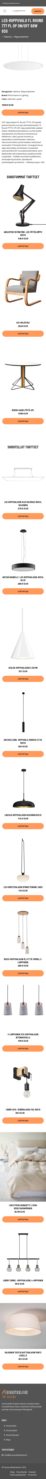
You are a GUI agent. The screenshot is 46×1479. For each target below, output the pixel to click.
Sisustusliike (11, 1426)
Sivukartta (32, 1475)
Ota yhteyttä (21, 1472)
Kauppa (37, 11)
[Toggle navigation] (5, 11)
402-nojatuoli (23, 322)
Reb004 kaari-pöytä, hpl (23, 410)
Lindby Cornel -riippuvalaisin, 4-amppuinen (23, 1280)
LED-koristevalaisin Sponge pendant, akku (23, 887)
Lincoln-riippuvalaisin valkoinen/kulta (23, 815)
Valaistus (8, 37)
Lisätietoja (23, 112)
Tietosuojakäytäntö (18, 1475)
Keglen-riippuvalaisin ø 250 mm (23, 667)
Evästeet (32, 1472)
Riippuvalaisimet (21, 37)
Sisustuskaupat (12, 1435)
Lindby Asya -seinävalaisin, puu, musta (23, 1109)
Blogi (8, 1439)
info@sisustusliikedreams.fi (11, 3)
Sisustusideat (11, 1430)
